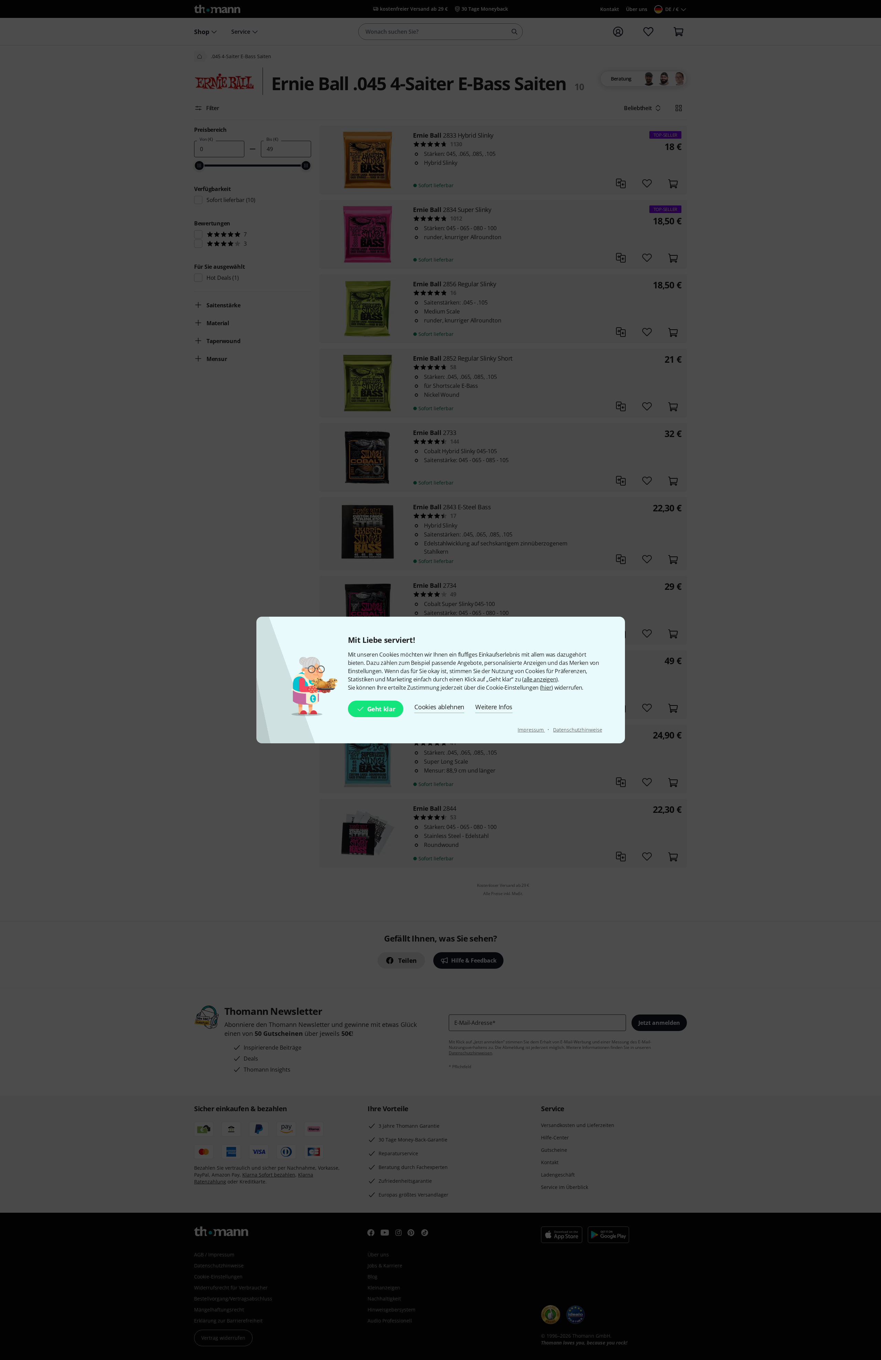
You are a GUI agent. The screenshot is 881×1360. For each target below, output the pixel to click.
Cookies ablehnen (439, 707)
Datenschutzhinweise (577, 729)
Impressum (531, 729)
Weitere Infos (493, 707)
